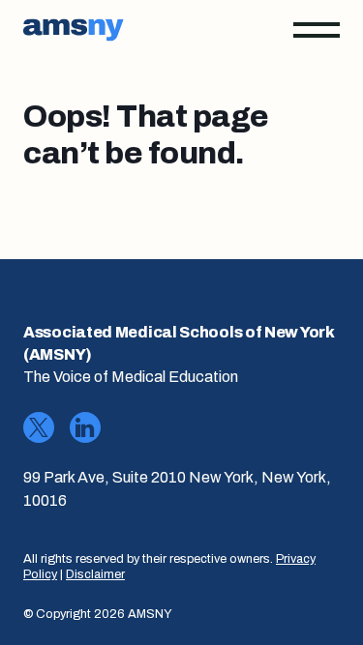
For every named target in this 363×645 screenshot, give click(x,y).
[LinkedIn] (85, 427)
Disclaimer (95, 574)
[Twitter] (38, 427)
